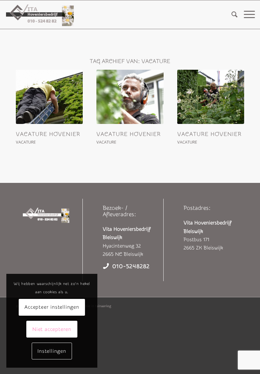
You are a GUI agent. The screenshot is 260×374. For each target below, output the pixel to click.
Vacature (26, 142)
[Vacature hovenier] (49, 97)
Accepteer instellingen (51, 307)
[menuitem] (231, 14)
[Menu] (246, 14)
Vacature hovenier (48, 134)
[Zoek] (231, 14)
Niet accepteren (51, 329)
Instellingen (51, 351)
